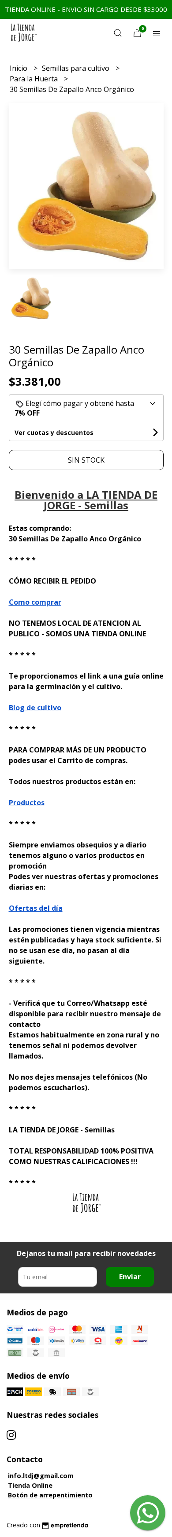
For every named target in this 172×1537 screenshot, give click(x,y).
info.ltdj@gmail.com (41, 1475)
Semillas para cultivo (76, 68)
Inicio (19, 68)
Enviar (130, 1276)
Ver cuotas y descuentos (54, 432)
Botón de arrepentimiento (50, 1495)
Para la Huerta (35, 79)
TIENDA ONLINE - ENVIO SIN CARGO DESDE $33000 (86, 9)
